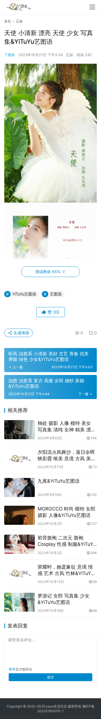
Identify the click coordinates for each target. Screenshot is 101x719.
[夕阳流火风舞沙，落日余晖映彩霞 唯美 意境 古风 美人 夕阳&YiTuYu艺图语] (19, 458)
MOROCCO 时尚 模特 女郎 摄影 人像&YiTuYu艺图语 (66, 512)
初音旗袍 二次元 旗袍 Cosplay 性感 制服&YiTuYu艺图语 (67, 541)
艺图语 (56, 294)
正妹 (69, 54)
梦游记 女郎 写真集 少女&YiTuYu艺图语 (63, 599)
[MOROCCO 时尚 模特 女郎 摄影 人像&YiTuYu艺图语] (19, 515)
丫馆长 (9, 54)
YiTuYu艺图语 (24, 294)
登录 (12, 669)
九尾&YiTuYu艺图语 (59, 481)
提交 (50, 677)
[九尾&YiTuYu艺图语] (19, 487)
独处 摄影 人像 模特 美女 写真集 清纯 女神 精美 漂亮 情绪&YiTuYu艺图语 (67, 426)
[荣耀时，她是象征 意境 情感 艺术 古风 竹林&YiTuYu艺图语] (19, 573)
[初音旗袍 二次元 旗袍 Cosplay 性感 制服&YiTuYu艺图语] (19, 544)
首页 (7, 21)
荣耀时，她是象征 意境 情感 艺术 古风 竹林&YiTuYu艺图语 (65, 570)
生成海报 (20, 332)
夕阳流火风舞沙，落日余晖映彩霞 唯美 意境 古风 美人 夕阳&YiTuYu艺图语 (67, 455)
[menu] (92, 7)
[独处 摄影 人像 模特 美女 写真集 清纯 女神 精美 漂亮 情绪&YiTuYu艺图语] (19, 429)
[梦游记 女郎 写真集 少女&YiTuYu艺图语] (19, 602)
